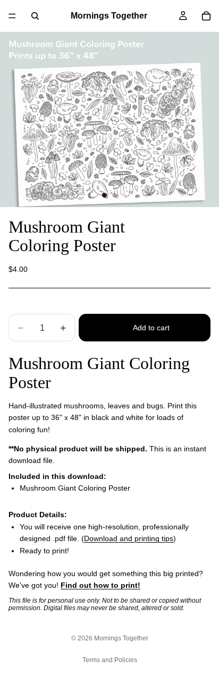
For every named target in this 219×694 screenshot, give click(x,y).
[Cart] (206, 16)
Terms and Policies (109, 660)
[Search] (35, 16)
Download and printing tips (128, 538)
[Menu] (12, 16)
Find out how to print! (100, 585)
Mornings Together (121, 638)
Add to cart (151, 327)
